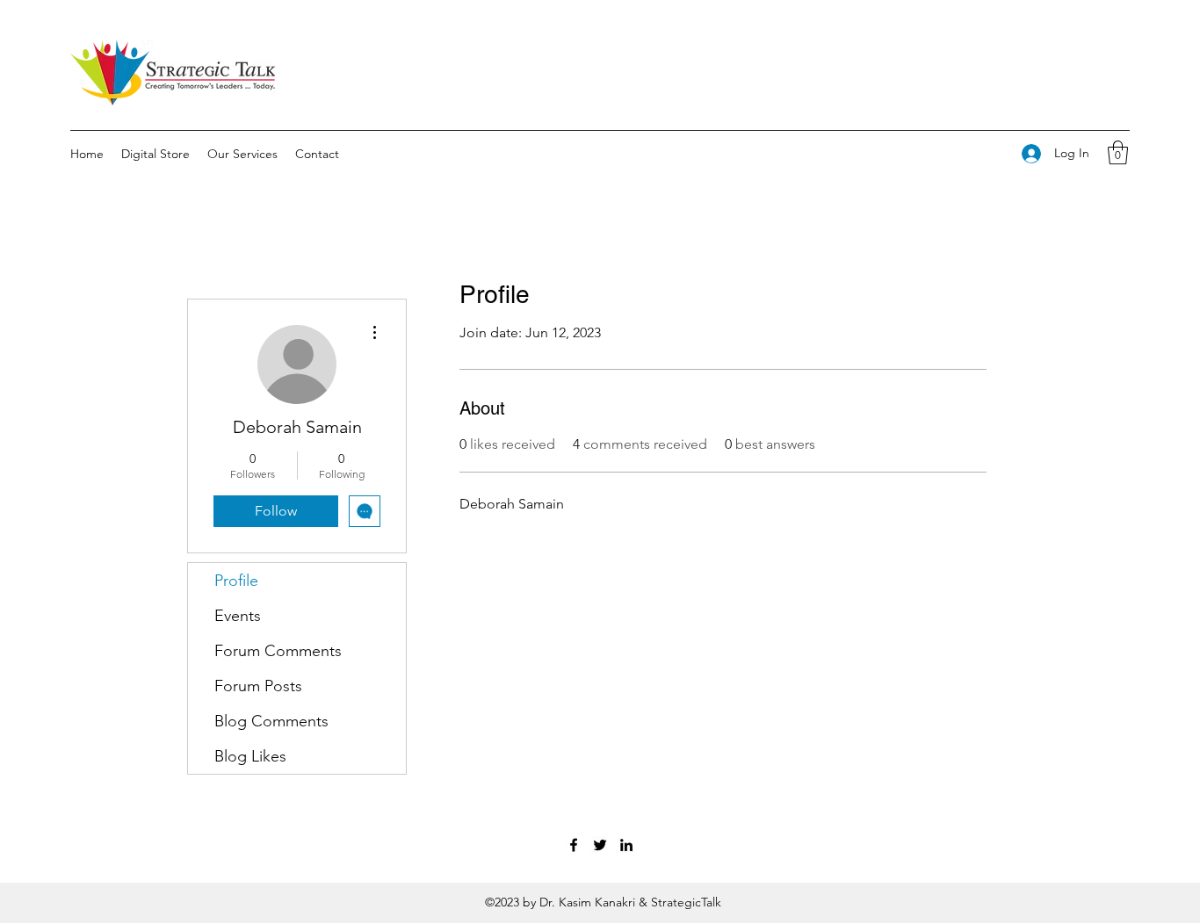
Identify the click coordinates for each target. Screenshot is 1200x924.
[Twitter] (600, 845)
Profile (236, 580)
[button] (1118, 152)
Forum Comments (278, 651)
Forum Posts (258, 686)
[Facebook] (573, 845)
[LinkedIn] (626, 845)
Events (237, 615)
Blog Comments (271, 721)
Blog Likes (250, 756)
